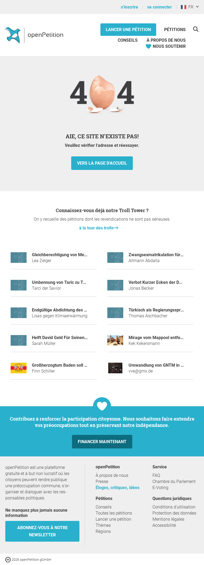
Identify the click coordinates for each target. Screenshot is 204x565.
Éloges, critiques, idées (117, 487)
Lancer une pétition (128, 29)
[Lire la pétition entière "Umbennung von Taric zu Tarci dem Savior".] (19, 287)
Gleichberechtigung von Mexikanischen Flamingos (80, 254)
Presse (102, 481)
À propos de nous (166, 40)
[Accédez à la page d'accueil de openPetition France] (35, 35)
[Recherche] (195, 29)
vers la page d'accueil (102, 163)
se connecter (159, 7)
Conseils (128, 40)
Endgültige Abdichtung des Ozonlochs (68, 310)
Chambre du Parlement (174, 481)
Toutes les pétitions (114, 513)
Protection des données (174, 513)
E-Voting (160, 487)
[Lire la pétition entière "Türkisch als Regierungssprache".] (115, 315)
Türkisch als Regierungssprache (159, 310)
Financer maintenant (102, 441)
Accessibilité (164, 525)
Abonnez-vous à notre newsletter (42, 531)
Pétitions (175, 29)
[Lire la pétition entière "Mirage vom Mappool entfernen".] (115, 342)
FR (189, 7)
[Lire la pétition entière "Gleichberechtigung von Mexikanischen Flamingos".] (19, 259)
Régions (103, 531)
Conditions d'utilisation (174, 507)
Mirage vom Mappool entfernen (159, 337)
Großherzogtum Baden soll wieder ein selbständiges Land (87, 365)
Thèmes (103, 525)
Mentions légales (168, 519)
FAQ (156, 475)
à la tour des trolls (96, 227)
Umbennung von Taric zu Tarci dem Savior (72, 282)
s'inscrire (129, 7)
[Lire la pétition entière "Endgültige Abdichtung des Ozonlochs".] (19, 315)
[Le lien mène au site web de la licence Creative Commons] (8, 559)
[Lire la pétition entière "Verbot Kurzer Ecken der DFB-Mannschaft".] (115, 287)
